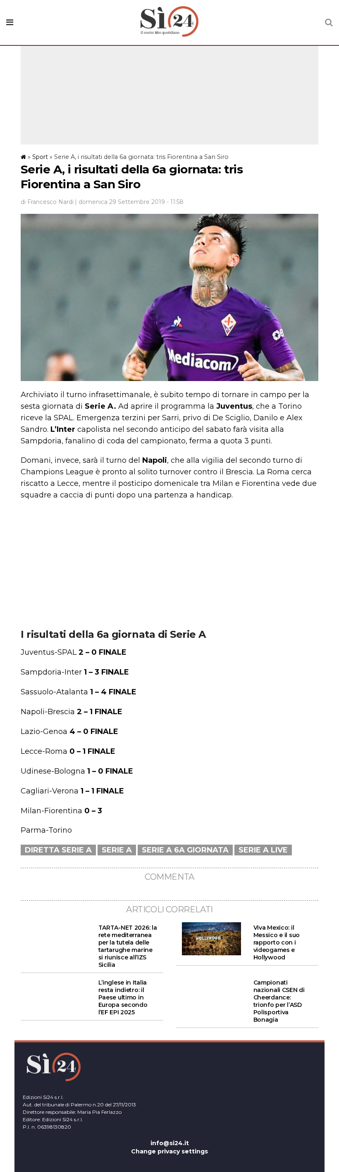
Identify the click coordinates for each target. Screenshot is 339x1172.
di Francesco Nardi (47, 202)
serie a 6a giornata (185, 850)
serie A (117, 850)
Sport (40, 157)
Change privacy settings (169, 1151)
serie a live (263, 850)
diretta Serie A (58, 850)
